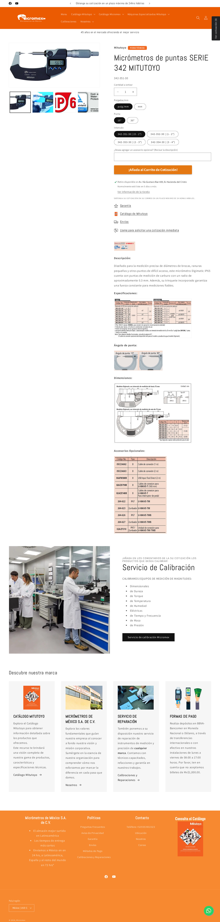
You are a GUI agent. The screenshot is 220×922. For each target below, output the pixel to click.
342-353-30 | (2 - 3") (130, 142)
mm (140, 106)
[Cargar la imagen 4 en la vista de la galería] (88, 102)
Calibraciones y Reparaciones (127, 777)
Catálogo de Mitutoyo (134, 214)
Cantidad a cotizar (123, 84)
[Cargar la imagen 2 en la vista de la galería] (42, 102)
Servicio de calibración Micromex (148, 637)
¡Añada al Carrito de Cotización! (153, 170)
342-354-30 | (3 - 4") (163, 142)
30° (132, 120)
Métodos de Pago (92, 851)
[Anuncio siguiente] (149, 3)
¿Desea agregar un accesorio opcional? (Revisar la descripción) (146, 149)
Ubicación (140, 833)
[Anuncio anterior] (70, 3)
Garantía (125, 206)
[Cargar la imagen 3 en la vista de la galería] (65, 102)
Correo (142, 845)
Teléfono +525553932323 (141, 826)
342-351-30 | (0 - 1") (130, 134)
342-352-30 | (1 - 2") (163, 134)
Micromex (20, 920)
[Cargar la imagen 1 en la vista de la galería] (20, 102)
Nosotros (71, 785)
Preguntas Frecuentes (92, 826)
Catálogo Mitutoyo (25, 775)
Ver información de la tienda (134, 191)
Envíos (124, 222)
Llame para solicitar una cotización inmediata (149, 230)
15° (119, 120)
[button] (83, 14)
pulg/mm (123, 106)
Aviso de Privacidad (92, 833)
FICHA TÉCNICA (137, 48)
